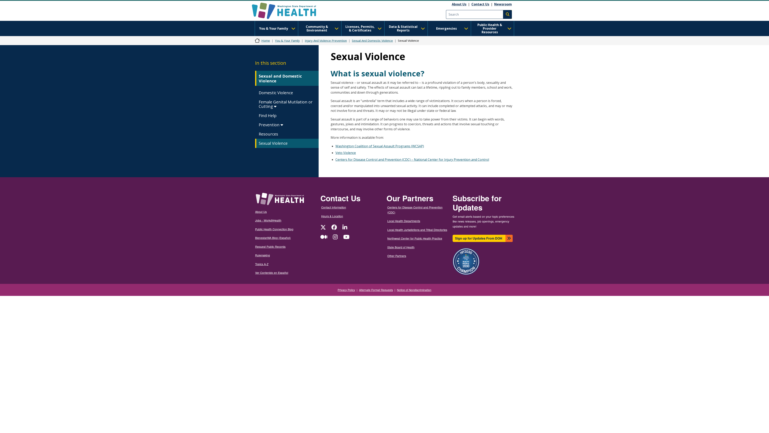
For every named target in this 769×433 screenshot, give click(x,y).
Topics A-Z (261, 264)
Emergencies (446, 28)
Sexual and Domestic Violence (280, 78)
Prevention (270, 124)
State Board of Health (401, 247)
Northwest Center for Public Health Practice (414, 238)
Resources (268, 134)
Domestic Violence (276, 92)
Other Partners (396, 256)
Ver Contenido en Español (271, 273)
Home (265, 40)
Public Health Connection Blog (274, 229)
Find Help (268, 115)
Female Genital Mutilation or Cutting (286, 104)
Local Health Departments (403, 221)
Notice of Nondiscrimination (414, 290)
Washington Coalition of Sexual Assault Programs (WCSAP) (379, 146)
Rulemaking (262, 255)
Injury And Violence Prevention (326, 40)
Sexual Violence (273, 143)
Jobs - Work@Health (268, 220)
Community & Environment (317, 28)
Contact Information (333, 207)
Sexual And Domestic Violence (372, 40)
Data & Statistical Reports (403, 28)
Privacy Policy (346, 290)
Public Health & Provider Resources (489, 28)
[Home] (287, 11)
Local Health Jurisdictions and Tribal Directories (417, 230)
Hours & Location (332, 216)
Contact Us (480, 4)
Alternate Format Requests (376, 290)
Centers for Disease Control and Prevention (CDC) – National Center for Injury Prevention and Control (412, 159)
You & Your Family (273, 28)
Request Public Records (270, 247)
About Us (459, 4)
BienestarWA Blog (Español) (273, 238)
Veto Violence (345, 153)
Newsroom (503, 4)
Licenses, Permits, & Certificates (360, 28)
